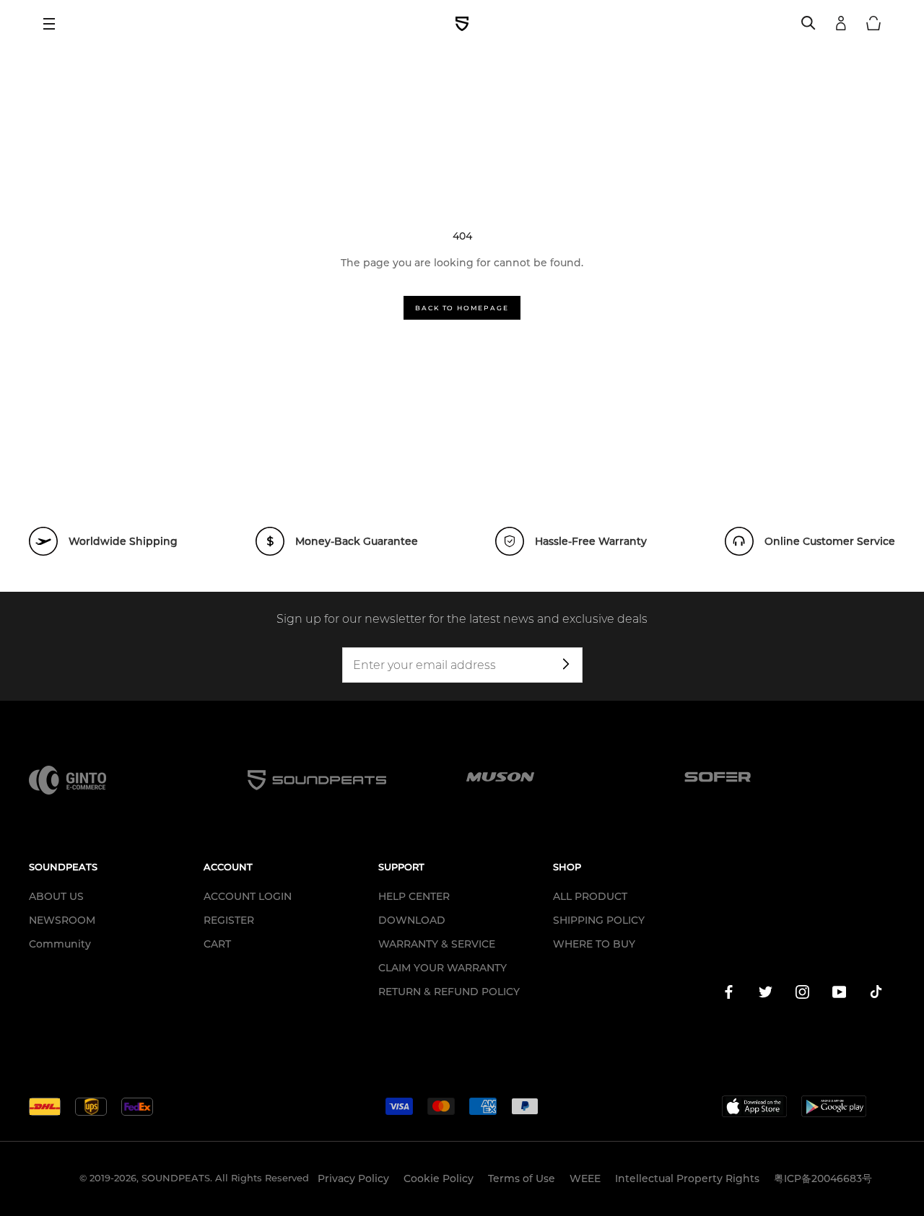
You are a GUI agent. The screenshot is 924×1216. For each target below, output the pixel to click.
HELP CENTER (414, 896)
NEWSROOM (62, 920)
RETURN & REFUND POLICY (449, 991)
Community (60, 943)
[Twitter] (765, 994)
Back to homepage (461, 308)
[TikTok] (876, 994)
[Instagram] (802, 994)
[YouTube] (839, 994)
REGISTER (229, 920)
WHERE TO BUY (594, 943)
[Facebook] (729, 994)
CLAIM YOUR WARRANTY (442, 967)
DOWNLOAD (411, 920)
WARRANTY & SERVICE (436, 943)
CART (217, 943)
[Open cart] (873, 24)
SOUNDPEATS (175, 1178)
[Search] (808, 24)
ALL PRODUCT (590, 896)
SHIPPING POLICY (599, 920)
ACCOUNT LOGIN (248, 896)
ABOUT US (56, 896)
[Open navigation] (54, 24)
